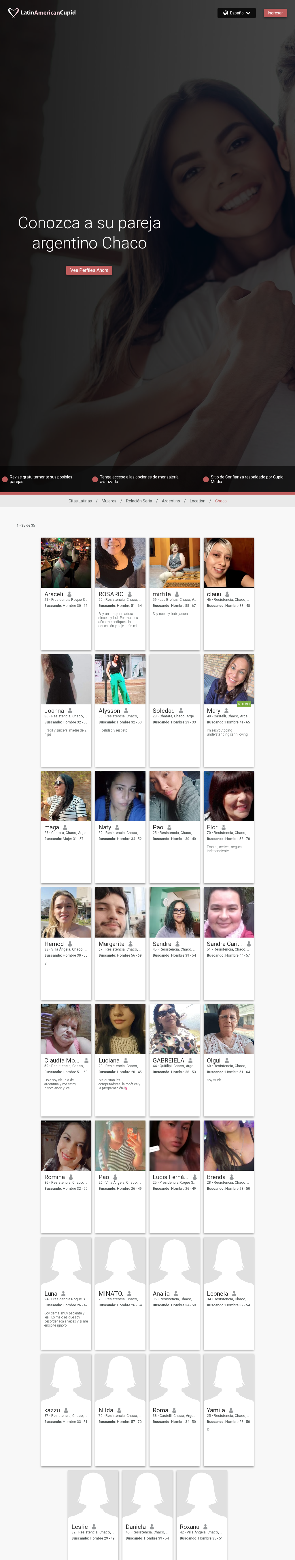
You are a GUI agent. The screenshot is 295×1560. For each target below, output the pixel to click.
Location (197, 501)
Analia (161, 1293)
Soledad (164, 710)
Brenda (216, 1177)
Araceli (53, 594)
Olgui (214, 1060)
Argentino (171, 501)
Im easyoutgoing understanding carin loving (227, 732)
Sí (45, 964)
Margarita (111, 943)
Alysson (109, 710)
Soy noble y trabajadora (170, 614)
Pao (158, 827)
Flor (212, 827)
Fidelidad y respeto (113, 730)
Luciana (109, 1060)
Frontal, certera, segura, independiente (225, 849)
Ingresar (275, 13)
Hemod (54, 943)
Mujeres (109, 501)
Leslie (79, 1526)
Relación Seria (139, 501)
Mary (213, 710)
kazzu (52, 1410)
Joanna (54, 710)
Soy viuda (214, 1080)
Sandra (162, 943)
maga (51, 827)
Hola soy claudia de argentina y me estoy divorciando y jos (60, 1084)
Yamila (216, 1410)
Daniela (136, 1526)
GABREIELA (168, 1060)
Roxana (189, 1526)
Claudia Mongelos (62, 1060)
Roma (160, 1410)
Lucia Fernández (171, 1177)
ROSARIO (111, 594)
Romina (54, 1177)
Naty (105, 827)
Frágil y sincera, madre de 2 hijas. (65, 732)
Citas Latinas (80, 501)
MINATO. (111, 1293)
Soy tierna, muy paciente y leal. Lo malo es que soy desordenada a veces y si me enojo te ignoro (66, 1319)
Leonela (217, 1293)
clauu (214, 594)
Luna (50, 1293)
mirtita (162, 594)
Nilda (106, 1410)
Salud (211, 1430)
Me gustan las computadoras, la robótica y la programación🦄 (119, 1084)
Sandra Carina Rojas (225, 943)
